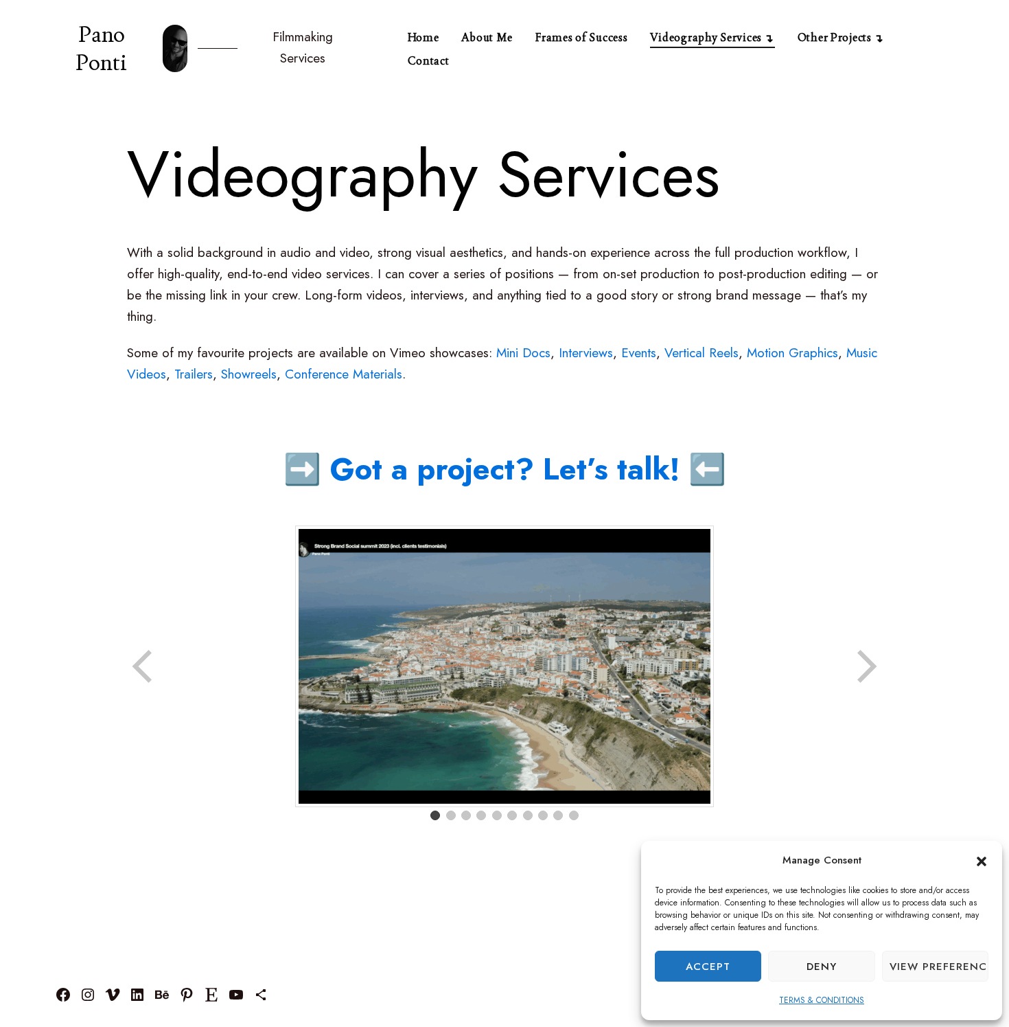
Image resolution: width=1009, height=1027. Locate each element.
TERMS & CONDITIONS (821, 1000)
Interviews (586, 352)
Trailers (193, 374)
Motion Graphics (792, 352)
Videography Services (706, 37)
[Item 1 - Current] (435, 815)
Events (638, 352)
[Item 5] (497, 815)
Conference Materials (343, 374)
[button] (981, 861)
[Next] (865, 666)
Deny (822, 966)
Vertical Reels (701, 352)
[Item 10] (574, 815)
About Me (487, 37)
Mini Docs (523, 352)
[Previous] (143, 666)
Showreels (249, 374)
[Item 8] (543, 815)
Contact (429, 61)
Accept (708, 966)
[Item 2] (451, 815)
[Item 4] (481, 815)
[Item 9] (558, 815)
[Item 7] (528, 815)
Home (423, 37)
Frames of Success (581, 37)
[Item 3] (466, 815)
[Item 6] (512, 815)
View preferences (939, 966)
